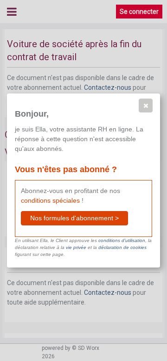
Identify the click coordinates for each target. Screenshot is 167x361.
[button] (146, 105)
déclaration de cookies (122, 247)
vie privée (76, 247)
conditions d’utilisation (121, 240)
